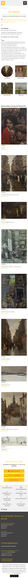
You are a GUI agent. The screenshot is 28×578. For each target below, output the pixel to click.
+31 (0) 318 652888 (14, 475)
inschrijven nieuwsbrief (7, 559)
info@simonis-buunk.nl (6, 555)
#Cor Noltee (5, 42)
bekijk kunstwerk (4, 149)
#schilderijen (12, 42)
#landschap (13, 45)
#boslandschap (5, 45)
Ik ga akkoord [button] (14, 576)
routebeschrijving (14, 480)
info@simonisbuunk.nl (14, 471)
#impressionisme (20, 42)
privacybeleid (10, 573)
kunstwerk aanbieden (6, 560)
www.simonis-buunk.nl (6, 553)
